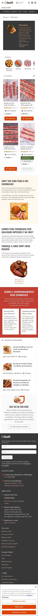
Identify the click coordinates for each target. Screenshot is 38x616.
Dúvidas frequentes (8, 547)
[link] (6, 8)
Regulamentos (7, 561)
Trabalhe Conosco (8, 541)
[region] (19, 600)
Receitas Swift (6, 531)
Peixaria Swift (6, 537)
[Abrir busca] (29, 3)
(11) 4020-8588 (9, 477)
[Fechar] (36, 587)
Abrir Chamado (9, 523)
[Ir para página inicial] (8, 3)
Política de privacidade (10, 544)
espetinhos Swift (29, 316)
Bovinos (14, 11)
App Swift (5, 565)
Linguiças (32, 11)
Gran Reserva (6, 253)
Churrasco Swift (7, 534)
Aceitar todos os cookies (19, 612)
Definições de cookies (19, 601)
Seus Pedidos (6, 555)
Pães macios (8, 327)
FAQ (3, 558)
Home (5, 17)
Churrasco (6, 11)
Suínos (25, 11)
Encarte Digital (7, 568)
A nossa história (7, 576)
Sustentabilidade (7, 582)
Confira (19, 281)
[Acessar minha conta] (32, 3)
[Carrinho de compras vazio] (35, 3)
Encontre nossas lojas (9, 579)
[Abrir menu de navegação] (3, 3)
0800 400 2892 (16, 510)
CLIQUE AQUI (9, 498)
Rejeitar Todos (19, 607)
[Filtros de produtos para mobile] (34, 76)
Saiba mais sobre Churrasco (23, 45)
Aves (19, 11)
